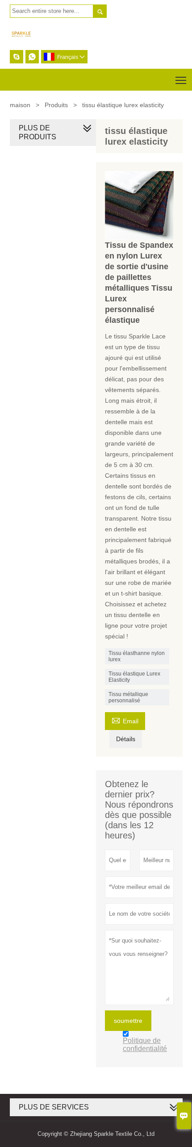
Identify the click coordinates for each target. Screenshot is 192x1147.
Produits (56, 104)
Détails (125, 738)
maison (20, 104)
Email (125, 720)
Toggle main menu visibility (181, 79)
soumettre (128, 1020)
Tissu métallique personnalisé (128, 697)
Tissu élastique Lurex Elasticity (134, 677)
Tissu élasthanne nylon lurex (137, 656)
